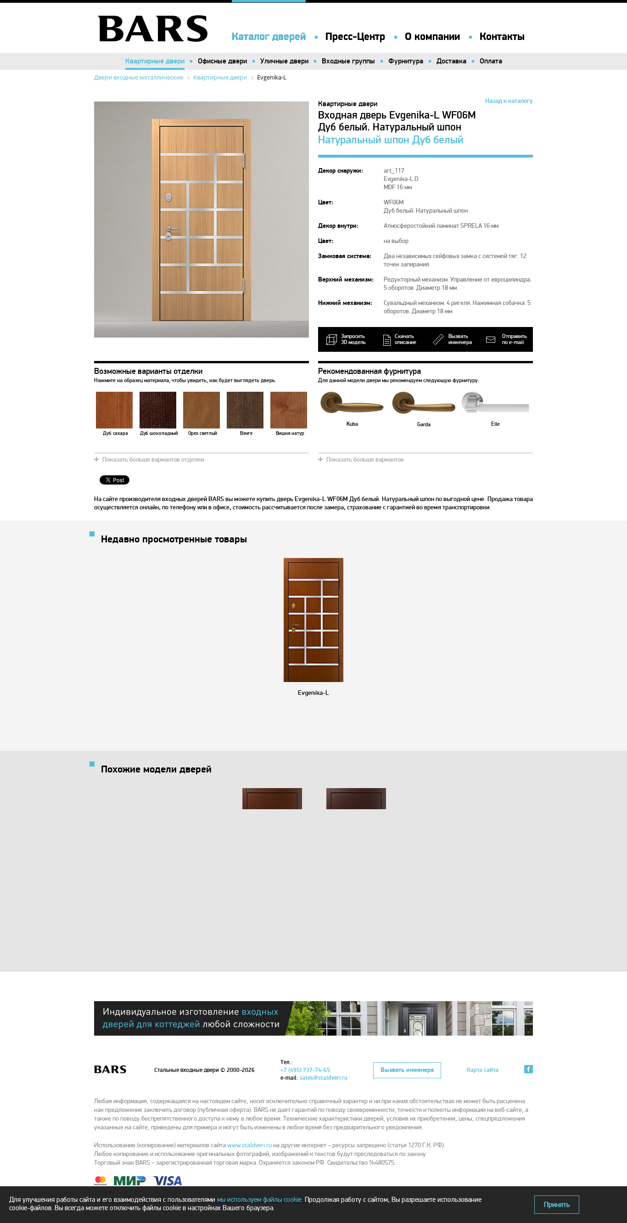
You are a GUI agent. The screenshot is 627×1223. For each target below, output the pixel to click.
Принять (557, 1204)
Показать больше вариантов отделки (153, 459)
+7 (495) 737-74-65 (305, 1070)
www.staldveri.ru (249, 1145)
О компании (432, 37)
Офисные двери (222, 61)
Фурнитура (405, 61)
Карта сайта (482, 1070)
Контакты (502, 37)
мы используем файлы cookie (259, 1199)
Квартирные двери (155, 61)
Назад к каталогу (509, 101)
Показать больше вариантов (365, 459)
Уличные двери (284, 61)
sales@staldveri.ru (323, 1078)
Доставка (451, 61)
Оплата (491, 61)
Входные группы (348, 61)
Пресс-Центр (355, 37)
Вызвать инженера (407, 1070)
